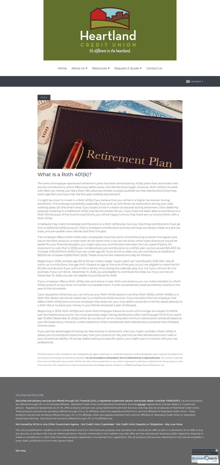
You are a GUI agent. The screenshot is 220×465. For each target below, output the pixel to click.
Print (44, 97)
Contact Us (154, 68)
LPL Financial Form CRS (29, 394)
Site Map (21, 450)
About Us (78, 68)
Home (62, 68)
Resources (99, 68)
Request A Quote (126, 68)
